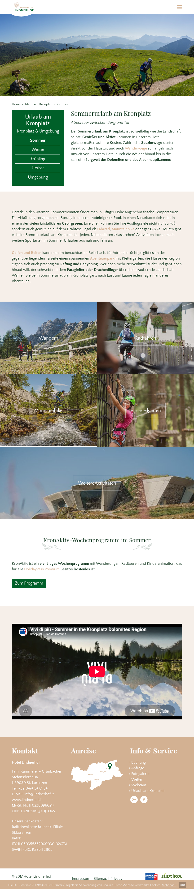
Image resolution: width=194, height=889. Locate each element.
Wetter (137, 779)
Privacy (116, 878)
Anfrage (137, 768)
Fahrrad (103, 229)
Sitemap (100, 878)
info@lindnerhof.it (39, 794)
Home (16, 104)
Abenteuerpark (102, 258)
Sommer (38, 140)
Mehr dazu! (169, 885)
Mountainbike (123, 229)
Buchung (138, 762)
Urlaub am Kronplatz (38, 104)
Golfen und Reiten (26, 253)
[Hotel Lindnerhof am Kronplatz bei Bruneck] (24, 6)
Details (48, 338)
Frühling (38, 159)
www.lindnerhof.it (27, 800)
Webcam (138, 785)
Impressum (81, 878)
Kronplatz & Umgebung (38, 131)
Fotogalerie (140, 774)
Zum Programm (29, 583)
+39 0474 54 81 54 (33, 788)
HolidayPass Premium (42, 569)
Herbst (38, 168)
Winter (37, 149)
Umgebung (38, 177)
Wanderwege (136, 148)
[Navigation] (179, 7)
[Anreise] (97, 775)
